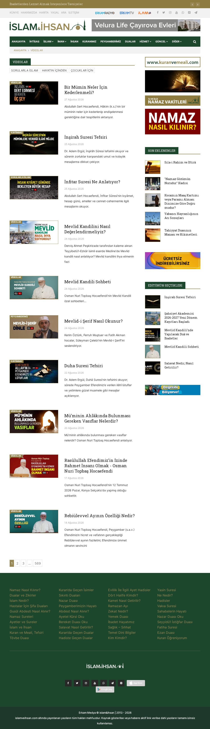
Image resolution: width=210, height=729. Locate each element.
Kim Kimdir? (117, 638)
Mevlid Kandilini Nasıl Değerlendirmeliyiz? (87, 229)
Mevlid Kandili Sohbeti (87, 281)
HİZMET (145, 41)
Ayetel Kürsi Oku (71, 616)
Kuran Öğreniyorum (172, 638)
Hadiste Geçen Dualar (76, 638)
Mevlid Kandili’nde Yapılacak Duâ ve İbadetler (178, 334)
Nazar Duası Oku (170, 616)
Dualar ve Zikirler (23, 595)
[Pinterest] (189, 12)
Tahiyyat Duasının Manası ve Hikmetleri (180, 232)
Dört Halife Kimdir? (123, 595)
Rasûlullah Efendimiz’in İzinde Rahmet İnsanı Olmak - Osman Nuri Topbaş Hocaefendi (95, 466)
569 (38, 563)
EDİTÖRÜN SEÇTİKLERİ (165, 285)
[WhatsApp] (183, 12)
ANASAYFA (18, 41)
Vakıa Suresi (166, 606)
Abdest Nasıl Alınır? (74, 611)
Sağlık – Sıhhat (119, 627)
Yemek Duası (118, 616)
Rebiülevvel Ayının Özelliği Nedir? (99, 515)
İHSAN (74, 41)
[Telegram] (195, 12)
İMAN (61, 41)
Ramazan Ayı (118, 606)
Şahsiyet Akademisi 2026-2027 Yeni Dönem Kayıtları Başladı (180, 318)
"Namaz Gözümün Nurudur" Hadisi (177, 181)
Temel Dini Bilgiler (122, 632)
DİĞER (176, 41)
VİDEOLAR (37, 50)
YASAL (55, 12)
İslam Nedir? (19, 601)
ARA (63, 12)
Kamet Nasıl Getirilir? (124, 601)
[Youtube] (177, 12)
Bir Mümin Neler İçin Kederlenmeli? (85, 89)
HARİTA (44, 12)
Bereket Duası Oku (73, 622)
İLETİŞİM (73, 12)
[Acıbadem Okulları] (172, 391)
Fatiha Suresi (167, 627)
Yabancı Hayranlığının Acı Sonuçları (181, 216)
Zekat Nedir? (118, 611)
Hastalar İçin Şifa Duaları (29, 606)
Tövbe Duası (19, 638)
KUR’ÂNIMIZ (17, 132)
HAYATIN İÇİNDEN (54, 70)
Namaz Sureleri (21, 616)
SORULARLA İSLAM (24, 70)
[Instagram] (170, 12)
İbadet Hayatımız (121, 622)
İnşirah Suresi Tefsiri (85, 137)
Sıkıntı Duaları (69, 595)
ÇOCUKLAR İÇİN (82, 70)
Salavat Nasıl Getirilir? (76, 627)
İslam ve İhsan (20, 627)
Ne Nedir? (165, 595)
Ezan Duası (166, 632)
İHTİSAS (34, 41)
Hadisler (163, 601)
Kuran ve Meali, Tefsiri (26, 632)
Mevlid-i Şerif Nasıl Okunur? (93, 321)
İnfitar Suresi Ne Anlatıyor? (92, 181)
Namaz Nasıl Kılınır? (25, 590)
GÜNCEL (160, 41)
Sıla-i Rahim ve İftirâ (180, 162)
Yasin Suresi (166, 590)
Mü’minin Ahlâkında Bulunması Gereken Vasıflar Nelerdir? (97, 418)
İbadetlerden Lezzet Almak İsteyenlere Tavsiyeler (46, 4)
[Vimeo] (112, 683)
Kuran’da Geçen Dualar (76, 632)
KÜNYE (14, 12)
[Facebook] (158, 12)
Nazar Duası (68, 601)
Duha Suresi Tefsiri (83, 365)
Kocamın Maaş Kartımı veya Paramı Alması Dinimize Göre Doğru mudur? (181, 201)
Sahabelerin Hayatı (171, 611)
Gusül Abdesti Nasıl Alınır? (30, 611)
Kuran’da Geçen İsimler (76, 590)
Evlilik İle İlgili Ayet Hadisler (129, 590)
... (29, 563)
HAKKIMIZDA (29, 12)
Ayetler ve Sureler (23, 622)
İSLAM (47, 41)
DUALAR (130, 41)
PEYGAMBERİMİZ (110, 41)
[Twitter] (164, 12)
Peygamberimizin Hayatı (78, 606)
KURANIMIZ (89, 41)
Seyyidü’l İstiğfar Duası (175, 622)
